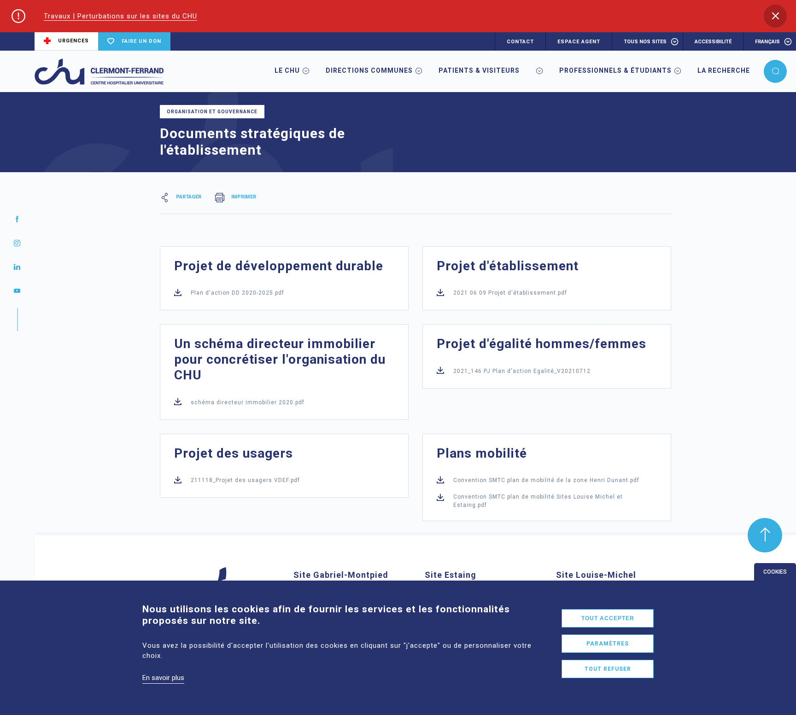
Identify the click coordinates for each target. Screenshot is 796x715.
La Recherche (723, 70)
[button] (775, 16)
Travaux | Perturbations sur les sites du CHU (120, 16)
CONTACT (520, 42)
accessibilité (713, 42)
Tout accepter (607, 618)
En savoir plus (163, 678)
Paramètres (607, 643)
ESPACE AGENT (578, 42)
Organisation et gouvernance (212, 111)
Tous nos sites (645, 42)
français (767, 42)
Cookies (775, 572)
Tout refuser (608, 669)
